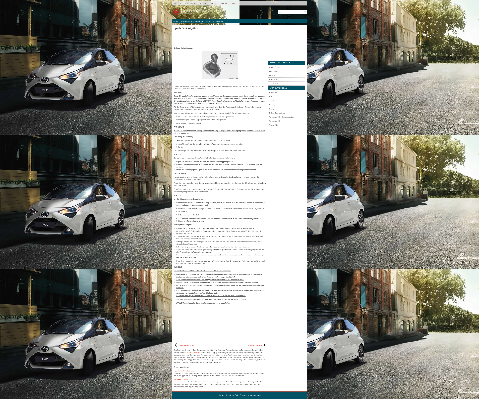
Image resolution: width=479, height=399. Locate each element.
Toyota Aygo (234, 3)
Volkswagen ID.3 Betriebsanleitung (281, 117)
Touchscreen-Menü (193, 353)
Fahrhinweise (208, 21)
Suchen (272, 109)
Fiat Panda (202, 3)
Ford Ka (212, 3)
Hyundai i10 (223, 3)
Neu (270, 97)
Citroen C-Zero (190, 3)
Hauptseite (177, 3)
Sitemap (272, 105)
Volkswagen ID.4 (275, 121)
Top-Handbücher (275, 101)
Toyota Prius (273, 125)
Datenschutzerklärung (277, 113)
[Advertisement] (220, 38)
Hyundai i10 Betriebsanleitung (192, 21)
